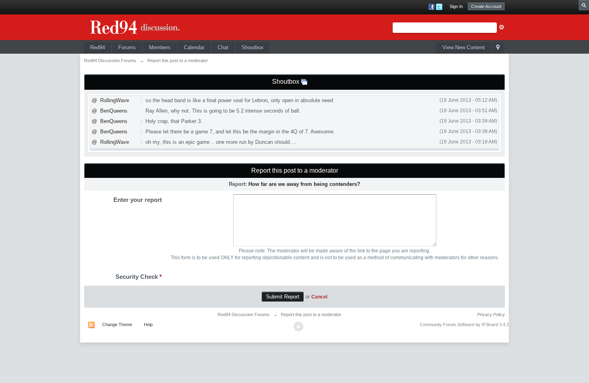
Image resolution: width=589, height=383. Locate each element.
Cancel (319, 296)
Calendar (194, 47)
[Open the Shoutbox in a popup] (304, 81)
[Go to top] (298, 326)
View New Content (463, 47)
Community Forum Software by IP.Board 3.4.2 (464, 324)
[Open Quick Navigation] (498, 48)
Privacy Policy (491, 314)
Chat (223, 47)
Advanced (501, 27)
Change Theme (117, 324)
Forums (127, 47)
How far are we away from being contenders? (304, 184)
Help (148, 324)
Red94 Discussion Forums (244, 314)
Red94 (97, 47)
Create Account (486, 6)
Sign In (456, 6)
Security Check (138, 276)
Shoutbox (253, 47)
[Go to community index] (144, 26)
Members (160, 47)
